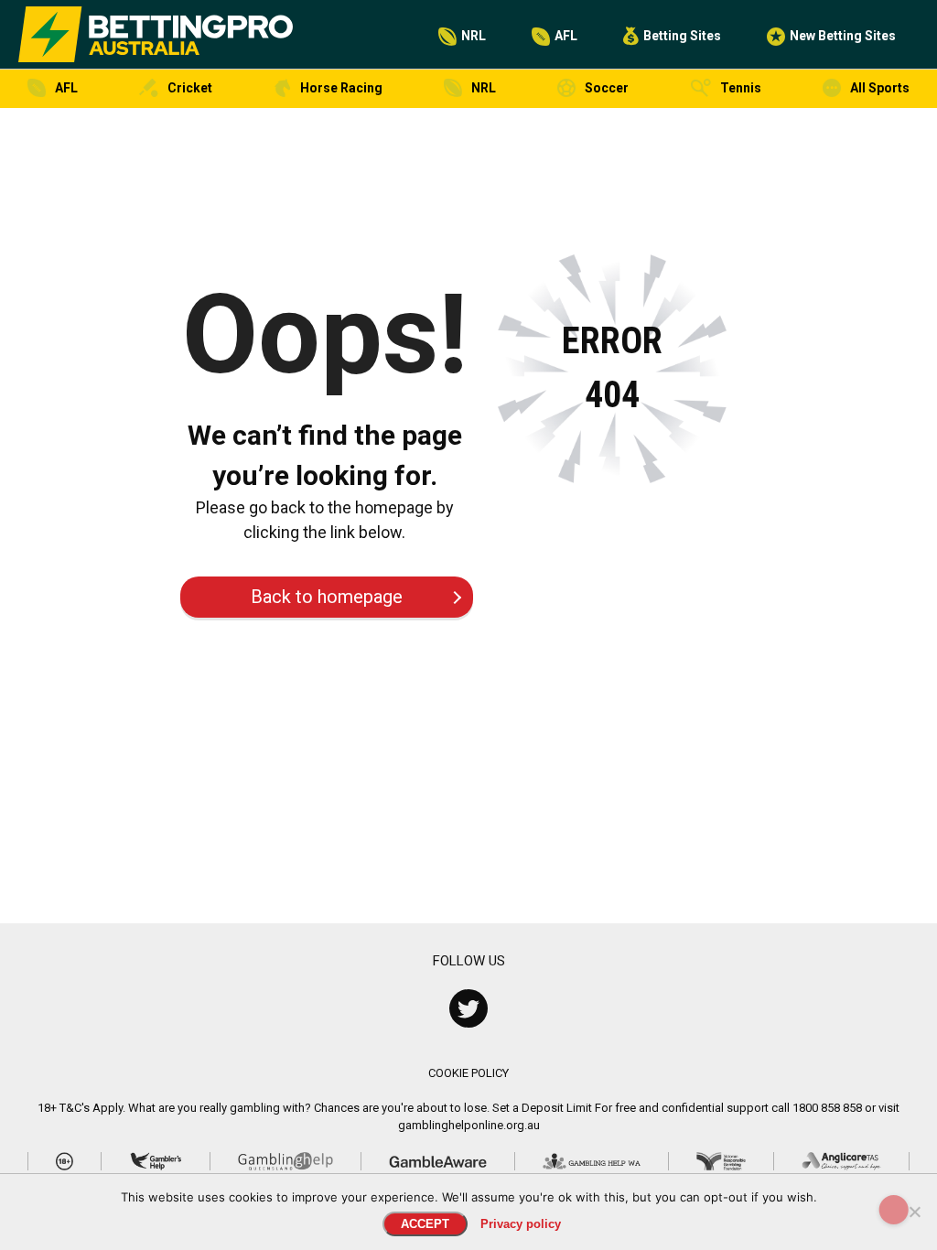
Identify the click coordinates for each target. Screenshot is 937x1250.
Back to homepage (327, 597)
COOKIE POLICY (468, 1073)
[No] (914, 1211)
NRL (473, 35)
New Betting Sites (843, 35)
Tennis (740, 88)
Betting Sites (682, 35)
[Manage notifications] (894, 1209)
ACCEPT (425, 1224)
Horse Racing (341, 88)
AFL (566, 35)
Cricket (189, 88)
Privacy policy (520, 1224)
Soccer (607, 88)
